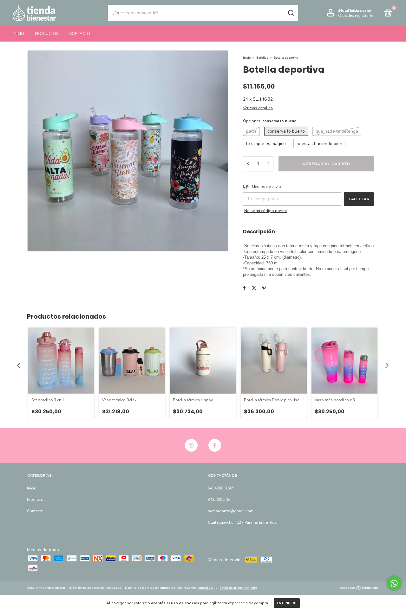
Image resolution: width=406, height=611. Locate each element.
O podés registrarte (355, 15)
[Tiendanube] (359, 589)
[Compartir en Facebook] (244, 288)
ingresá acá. (205, 588)
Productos (46, 33)
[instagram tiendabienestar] (191, 445)
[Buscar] (290, 13)
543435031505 (221, 488)
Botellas (262, 58)
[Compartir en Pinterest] (264, 288)
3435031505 (219, 499)
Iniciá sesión (361, 10)
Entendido (287, 603)
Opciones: (270, 120)
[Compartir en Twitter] (254, 288)
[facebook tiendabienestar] (214, 445)
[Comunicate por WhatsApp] (394, 583)
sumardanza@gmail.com (230, 511)
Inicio (18, 33)
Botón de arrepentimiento (238, 588)
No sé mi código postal (265, 210)
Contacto (79, 33)
